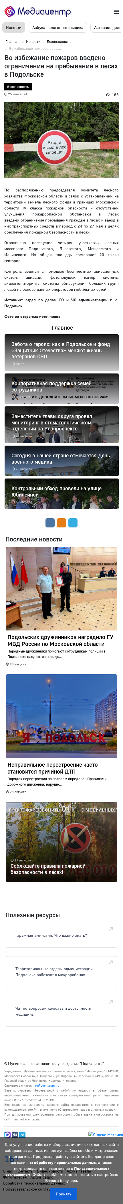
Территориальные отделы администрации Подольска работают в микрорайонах (54, 971)
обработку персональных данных (65, 1162)
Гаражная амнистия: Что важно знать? (51, 935)
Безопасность (18, 86)
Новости (13, 27)
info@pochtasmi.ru (46, 1085)
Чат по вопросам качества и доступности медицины (53, 1011)
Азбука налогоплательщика (57, 27)
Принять (64, 1193)
